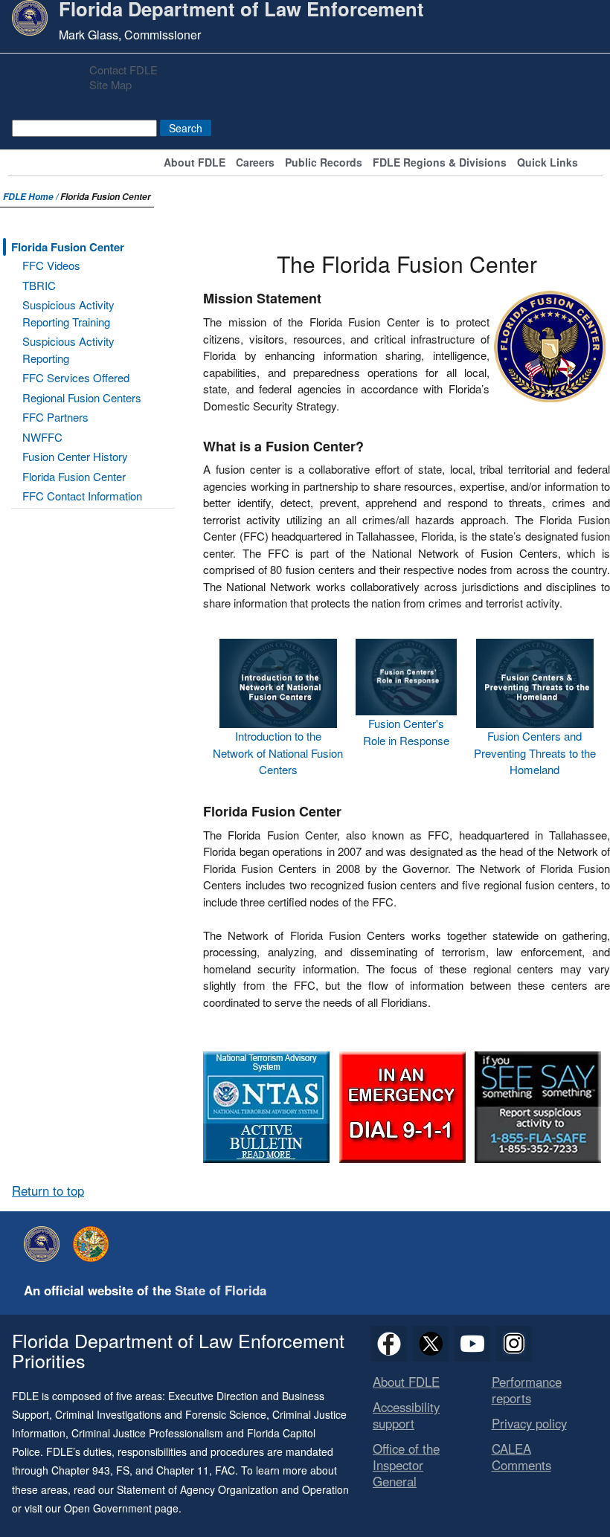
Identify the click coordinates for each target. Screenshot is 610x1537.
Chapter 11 (182, 1470)
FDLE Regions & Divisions (440, 163)
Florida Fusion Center (67, 247)
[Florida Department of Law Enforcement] (45, 1244)
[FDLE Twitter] (431, 1344)
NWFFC (42, 437)
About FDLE (194, 163)
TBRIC (39, 285)
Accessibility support (406, 1415)
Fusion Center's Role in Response (406, 731)
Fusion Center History (75, 456)
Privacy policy (529, 1423)
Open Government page (121, 1508)
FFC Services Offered (75, 377)
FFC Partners (55, 417)
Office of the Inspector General (406, 1464)
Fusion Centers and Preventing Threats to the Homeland (535, 752)
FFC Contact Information (82, 495)
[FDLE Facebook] (389, 1344)
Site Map (110, 84)
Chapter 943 (80, 1470)
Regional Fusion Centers (81, 397)
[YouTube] (472, 1344)
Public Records (323, 163)
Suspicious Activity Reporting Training (68, 313)
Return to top (48, 1190)
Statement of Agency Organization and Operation (233, 1489)
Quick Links (547, 163)
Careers (255, 163)
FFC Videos (51, 265)
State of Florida (220, 1290)
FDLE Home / (31, 196)
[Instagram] (514, 1344)
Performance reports (527, 1389)
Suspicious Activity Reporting (68, 349)
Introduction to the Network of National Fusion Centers (278, 752)
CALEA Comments (521, 1456)
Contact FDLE (123, 69)
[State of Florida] (94, 1244)
